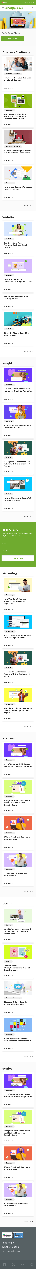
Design (7, 903)
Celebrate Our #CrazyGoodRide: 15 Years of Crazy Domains (17, 968)
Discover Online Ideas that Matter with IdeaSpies (16, 1003)
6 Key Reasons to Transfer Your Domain (16, 874)
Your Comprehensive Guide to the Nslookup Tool (17, 426)
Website (8, 217)
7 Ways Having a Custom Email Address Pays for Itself (18, 636)
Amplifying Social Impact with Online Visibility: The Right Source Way (17, 931)
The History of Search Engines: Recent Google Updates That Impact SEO (18, 710)
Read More (8, 88)
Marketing (9, 573)
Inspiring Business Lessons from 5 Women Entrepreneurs (17, 1039)
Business (8, 738)
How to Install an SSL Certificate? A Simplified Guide (18, 280)
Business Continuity (16, 52)
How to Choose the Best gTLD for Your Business (17, 499)
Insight (7, 363)
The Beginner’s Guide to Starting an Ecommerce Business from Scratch (15, 116)
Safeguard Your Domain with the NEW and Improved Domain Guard (17, 803)
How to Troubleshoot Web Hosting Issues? (16, 298)
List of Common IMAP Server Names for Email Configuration (18, 390)
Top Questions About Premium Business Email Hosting (15, 245)
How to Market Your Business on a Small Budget (17, 79)
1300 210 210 (10, 1246)
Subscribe (18, 558)
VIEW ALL (27, 205)
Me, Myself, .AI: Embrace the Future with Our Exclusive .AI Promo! (17, 464)
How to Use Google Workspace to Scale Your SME (18, 188)
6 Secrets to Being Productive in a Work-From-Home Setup (17, 152)
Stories (7, 1068)
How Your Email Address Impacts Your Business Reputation (15, 601)
